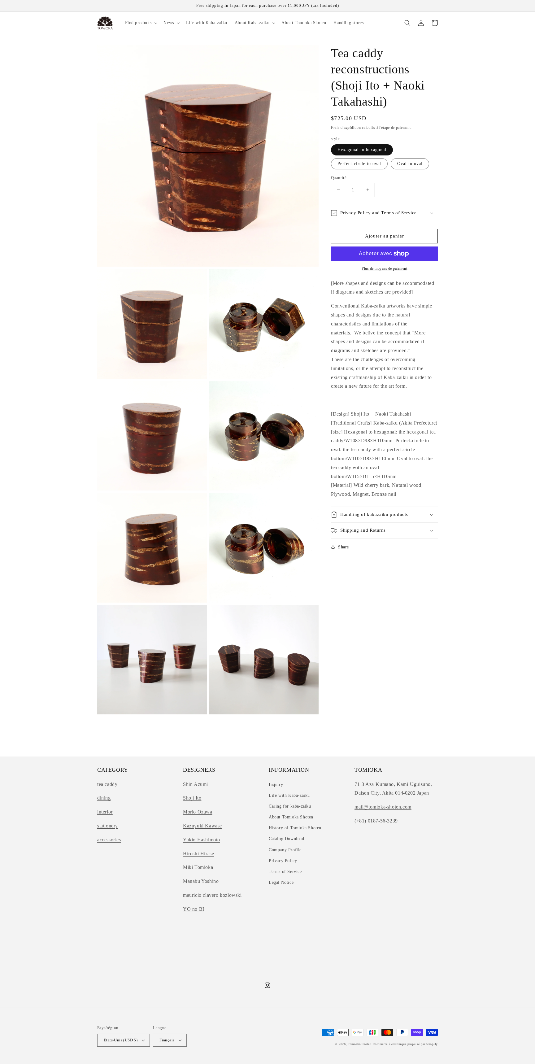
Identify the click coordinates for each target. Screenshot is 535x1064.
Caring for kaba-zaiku (290, 806)
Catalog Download (286, 838)
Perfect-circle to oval (359, 163)
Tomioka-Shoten (360, 1044)
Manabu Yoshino (201, 881)
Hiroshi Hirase (198, 853)
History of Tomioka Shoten (295, 828)
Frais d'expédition (346, 127)
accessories (109, 839)
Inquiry (276, 784)
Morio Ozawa (197, 811)
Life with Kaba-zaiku (289, 795)
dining (104, 797)
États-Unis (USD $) (120, 1040)
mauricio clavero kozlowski (212, 895)
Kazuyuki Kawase (202, 825)
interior (105, 811)
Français (166, 1040)
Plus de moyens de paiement (384, 268)
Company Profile (285, 850)
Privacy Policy (283, 860)
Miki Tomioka (198, 867)
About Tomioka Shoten (291, 817)
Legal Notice (281, 882)
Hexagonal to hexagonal (361, 149)
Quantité (338, 177)
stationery (107, 825)
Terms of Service (285, 871)
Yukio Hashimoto (201, 839)
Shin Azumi (195, 784)
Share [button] (343, 547)
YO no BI (193, 909)
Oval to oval (410, 163)
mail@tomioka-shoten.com (382, 806)
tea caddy (107, 784)
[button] (140, 22)
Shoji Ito (192, 797)
